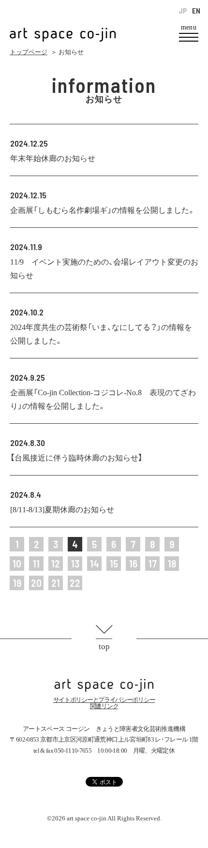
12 (55, 563)
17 (153, 563)
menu (188, 27)
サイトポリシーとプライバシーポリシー (104, 699)
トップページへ (104, 685)
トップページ (28, 52)
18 (172, 563)
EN (196, 11)
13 (75, 563)
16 (133, 563)
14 (94, 563)
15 (114, 563)
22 (75, 583)
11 (36, 563)
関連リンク (104, 706)
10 (17, 563)
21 (55, 583)
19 (17, 583)
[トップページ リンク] (63, 29)
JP (182, 11)
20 (36, 583)
